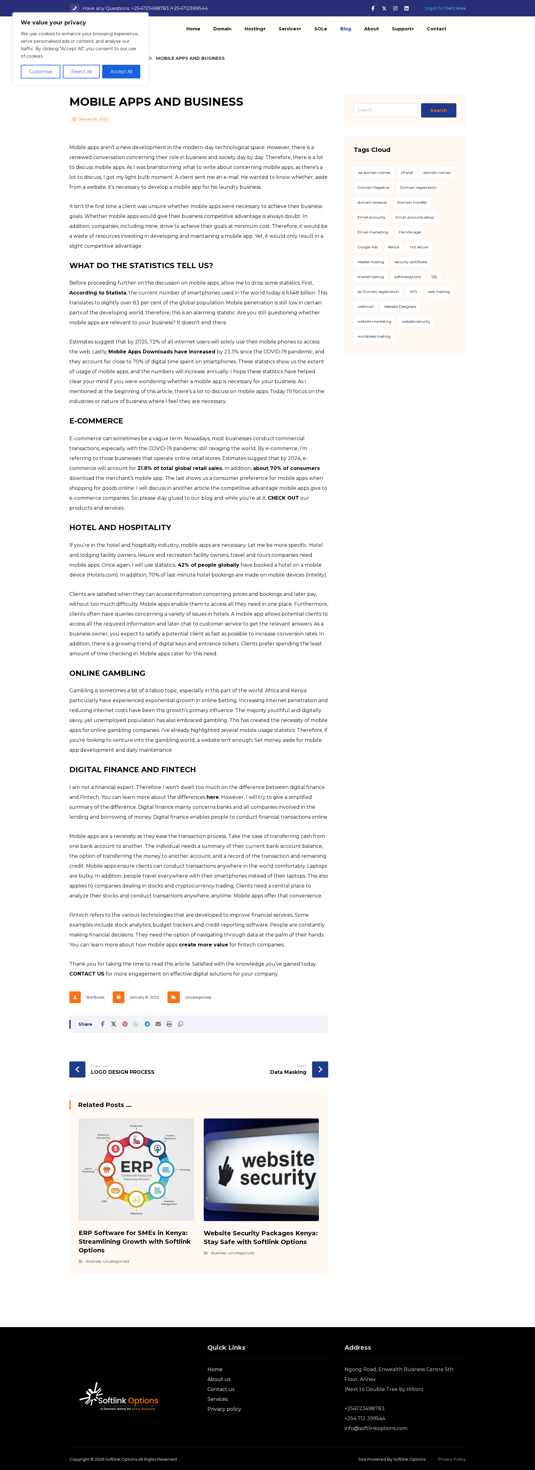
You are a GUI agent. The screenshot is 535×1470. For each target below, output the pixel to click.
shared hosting (371, 276)
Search (438, 110)
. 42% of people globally (207, 565)
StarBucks (95, 997)
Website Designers (400, 306)
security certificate (411, 261)
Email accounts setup (415, 217)
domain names (437, 172)
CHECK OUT (283, 498)
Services (217, 1399)
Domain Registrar (374, 187)
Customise (40, 71)
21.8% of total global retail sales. (180, 468)
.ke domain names (374, 172)
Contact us (220, 1389)
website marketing (374, 321)
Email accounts (371, 217)
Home (215, 1369)
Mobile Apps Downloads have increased (161, 352)
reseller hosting (371, 261)
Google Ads (368, 247)
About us (218, 1379)
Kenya (393, 247)
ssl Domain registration (378, 291)
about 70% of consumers (286, 468)
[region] (80, 48)
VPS (413, 291)
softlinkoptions (407, 276)
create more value (203, 945)
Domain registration (418, 187)
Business (93, 1261)
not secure (419, 247)
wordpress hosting (374, 336)
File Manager (410, 232)
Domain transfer (412, 202)
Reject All (81, 71)
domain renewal (372, 202)
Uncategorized (198, 997)
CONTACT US (86, 974)
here (213, 797)
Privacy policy (224, 1409)
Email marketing (373, 232)
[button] (373, 8)
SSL (434, 276)
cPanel (407, 172)
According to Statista (97, 293)
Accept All (121, 71)
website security (416, 321)
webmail (365, 306)
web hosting (439, 291)
